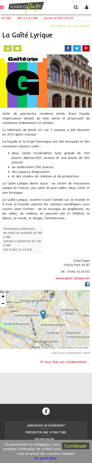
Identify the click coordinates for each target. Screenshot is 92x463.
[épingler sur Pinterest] (86, 48)
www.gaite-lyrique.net (72, 278)
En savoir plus (46, 458)
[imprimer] (8, 48)
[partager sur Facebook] (68, 48)
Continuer (75, 446)
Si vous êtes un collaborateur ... (65, 362)
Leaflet (63, 347)
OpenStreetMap (82, 347)
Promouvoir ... (46, 439)
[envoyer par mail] (17, 48)
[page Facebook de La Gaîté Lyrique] (87, 285)
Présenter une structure (46, 432)
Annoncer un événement (46, 425)
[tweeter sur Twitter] (77, 48)
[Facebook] (46, 411)
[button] (43, 314)
